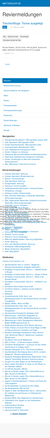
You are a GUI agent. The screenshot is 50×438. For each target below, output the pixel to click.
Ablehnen (18, 228)
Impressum (34, 231)
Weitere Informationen (20, 231)
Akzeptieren (6, 228)
